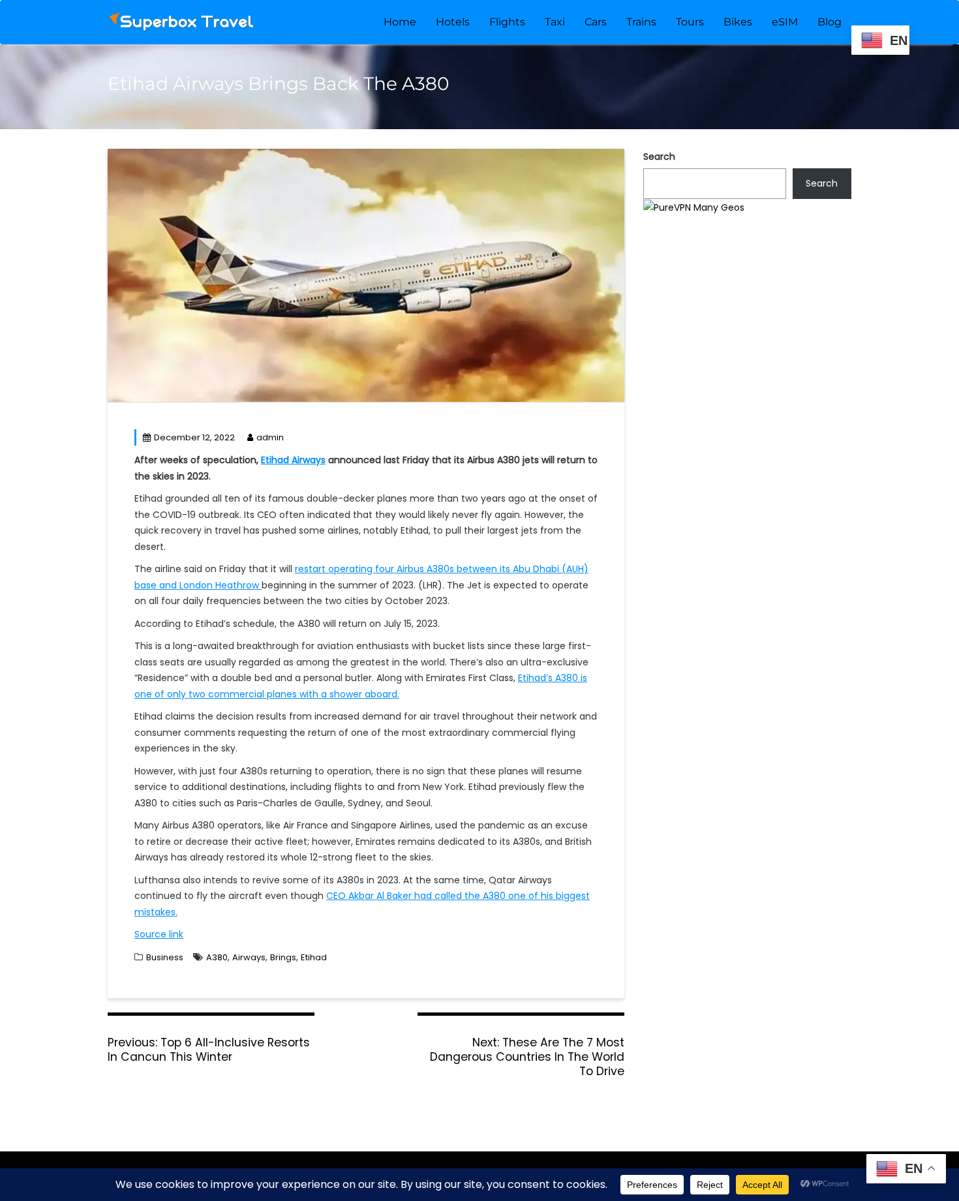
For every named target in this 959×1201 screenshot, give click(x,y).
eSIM (785, 22)
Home (400, 22)
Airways (249, 957)
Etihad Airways (293, 459)
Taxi (555, 22)
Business (164, 957)
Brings (283, 957)
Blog (829, 22)
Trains (641, 22)
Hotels (453, 22)
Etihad (314, 957)
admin (270, 437)
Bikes (737, 22)
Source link (158, 934)
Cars (596, 22)
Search (659, 156)
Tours (690, 22)
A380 (217, 957)
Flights (507, 22)
